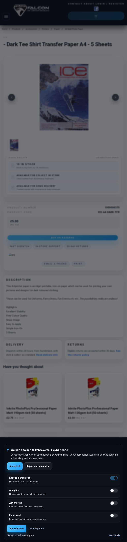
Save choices (16, 528)
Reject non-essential (37, 466)
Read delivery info (47, 354)
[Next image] (115, 97)
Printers (45, 29)
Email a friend (55, 264)
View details (114, 535)
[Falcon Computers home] (32, 11)
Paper (57, 29)
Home (4, 29)
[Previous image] (11, 97)
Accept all (14, 466)
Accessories (31, 29)
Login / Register (110, 3)
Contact (75, 3)
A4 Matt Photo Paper (74, 29)
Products (16, 29)
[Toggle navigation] (6, 16)
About (89, 3)
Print (78, 264)
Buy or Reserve (62, 237)
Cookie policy (36, 528)
